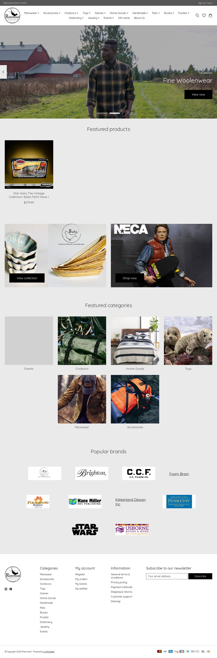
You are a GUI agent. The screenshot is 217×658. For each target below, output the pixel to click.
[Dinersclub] (187, 651)
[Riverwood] (12, 15)
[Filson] (139, 474)
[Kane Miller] (85, 502)
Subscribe (200, 576)
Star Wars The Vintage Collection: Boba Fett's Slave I (29, 195)
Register (80, 574)
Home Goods (135, 368)
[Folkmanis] (38, 502)
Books (44, 612)
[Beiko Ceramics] (45, 474)
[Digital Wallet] (195, 651)
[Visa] (165, 651)
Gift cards (124, 18)
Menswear (82, 427)
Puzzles (44, 617)
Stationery (46, 622)
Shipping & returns (121, 591)
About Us (139, 18)
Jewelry (44, 626)
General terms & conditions (120, 576)
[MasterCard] (159, 651)
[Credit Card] (203, 651)
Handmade (46, 602)
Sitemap (116, 601)
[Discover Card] (176, 651)
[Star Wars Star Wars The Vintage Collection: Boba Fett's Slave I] (29, 164)
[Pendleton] (179, 502)
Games (44, 593)
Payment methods (121, 587)
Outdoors (81, 368)
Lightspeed (49, 651)
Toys (188, 368)
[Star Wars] (85, 530)
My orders (81, 579)
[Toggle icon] (197, 15)
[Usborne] (132, 530)
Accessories (135, 427)
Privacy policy (119, 582)
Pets (42, 607)
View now (198, 94)
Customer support (121, 596)
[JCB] (182, 651)
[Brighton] (92, 474)
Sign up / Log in (205, 3)
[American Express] (171, 651)
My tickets (81, 583)
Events (28, 368)
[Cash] (208, 651)
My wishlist (81, 588)
